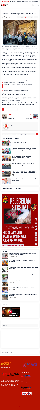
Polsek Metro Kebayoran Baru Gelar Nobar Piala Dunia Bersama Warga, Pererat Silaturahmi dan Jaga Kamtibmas (25, 172)
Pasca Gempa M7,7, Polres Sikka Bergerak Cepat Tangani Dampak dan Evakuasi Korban (22, 261)
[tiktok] (21, 402)
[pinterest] (16, 109)
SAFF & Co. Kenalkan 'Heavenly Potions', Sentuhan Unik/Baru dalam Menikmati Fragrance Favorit (23, 268)
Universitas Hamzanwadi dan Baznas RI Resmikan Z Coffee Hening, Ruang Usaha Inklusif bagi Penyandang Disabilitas (19, 87)
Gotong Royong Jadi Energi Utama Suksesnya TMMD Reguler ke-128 (21, 280)
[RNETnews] (4, 5)
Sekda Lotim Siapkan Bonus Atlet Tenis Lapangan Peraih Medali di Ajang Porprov (24, 164)
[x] (8, 109)
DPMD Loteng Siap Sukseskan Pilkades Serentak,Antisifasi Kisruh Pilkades (16, 90)
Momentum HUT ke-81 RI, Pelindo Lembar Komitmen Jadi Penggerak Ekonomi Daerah (18, 84)
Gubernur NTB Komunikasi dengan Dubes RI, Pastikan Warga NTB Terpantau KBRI (17, 80)
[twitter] (18, 402)
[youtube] (23, 402)
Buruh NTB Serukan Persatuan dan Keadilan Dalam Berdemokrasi (24, 179)
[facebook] (5, 109)
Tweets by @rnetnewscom (7, 352)
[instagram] (19, 402)
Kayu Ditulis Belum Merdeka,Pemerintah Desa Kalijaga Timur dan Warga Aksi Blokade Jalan (23, 295)
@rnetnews (5, 325)
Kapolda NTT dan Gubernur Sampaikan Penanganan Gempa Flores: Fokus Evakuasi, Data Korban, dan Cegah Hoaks (22, 254)
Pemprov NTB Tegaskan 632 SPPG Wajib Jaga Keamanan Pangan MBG (15, 82)
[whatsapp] (13, 109)
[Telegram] (11, 109)
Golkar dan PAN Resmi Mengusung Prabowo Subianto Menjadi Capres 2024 (22, 287)
